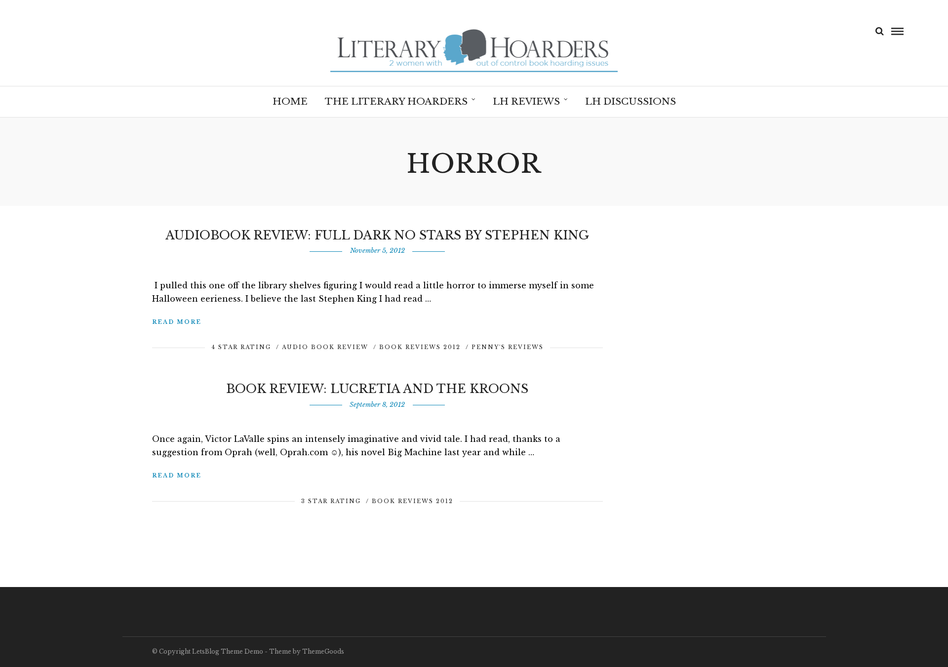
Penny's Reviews (508, 347)
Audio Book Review (325, 347)
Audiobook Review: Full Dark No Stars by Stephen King (377, 235)
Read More (176, 321)
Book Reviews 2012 (420, 347)
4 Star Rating (241, 347)
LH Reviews (526, 101)
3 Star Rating (331, 501)
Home (290, 101)
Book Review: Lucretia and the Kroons (377, 389)
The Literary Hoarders (396, 101)
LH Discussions (630, 101)
